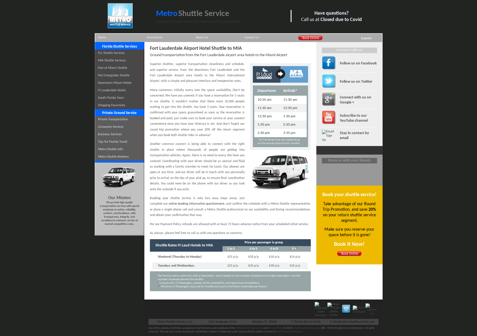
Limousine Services (111, 127)
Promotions (154, 37)
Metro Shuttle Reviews (113, 156)
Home (102, 37)
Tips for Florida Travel (112, 142)
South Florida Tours (111, 98)
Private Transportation (113, 119)
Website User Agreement (249, 328)
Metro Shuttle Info (110, 149)
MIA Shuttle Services (112, 60)
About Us (202, 37)
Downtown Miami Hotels (115, 83)
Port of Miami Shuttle (112, 68)
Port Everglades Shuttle (113, 75)
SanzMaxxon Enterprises (306, 328)
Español (366, 38)
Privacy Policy (275, 328)
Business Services (110, 134)
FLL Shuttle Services (111, 53)
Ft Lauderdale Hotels (112, 90)
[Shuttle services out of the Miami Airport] (296, 79)
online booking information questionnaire (196, 203)
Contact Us (252, 37)
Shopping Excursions (111, 105)
